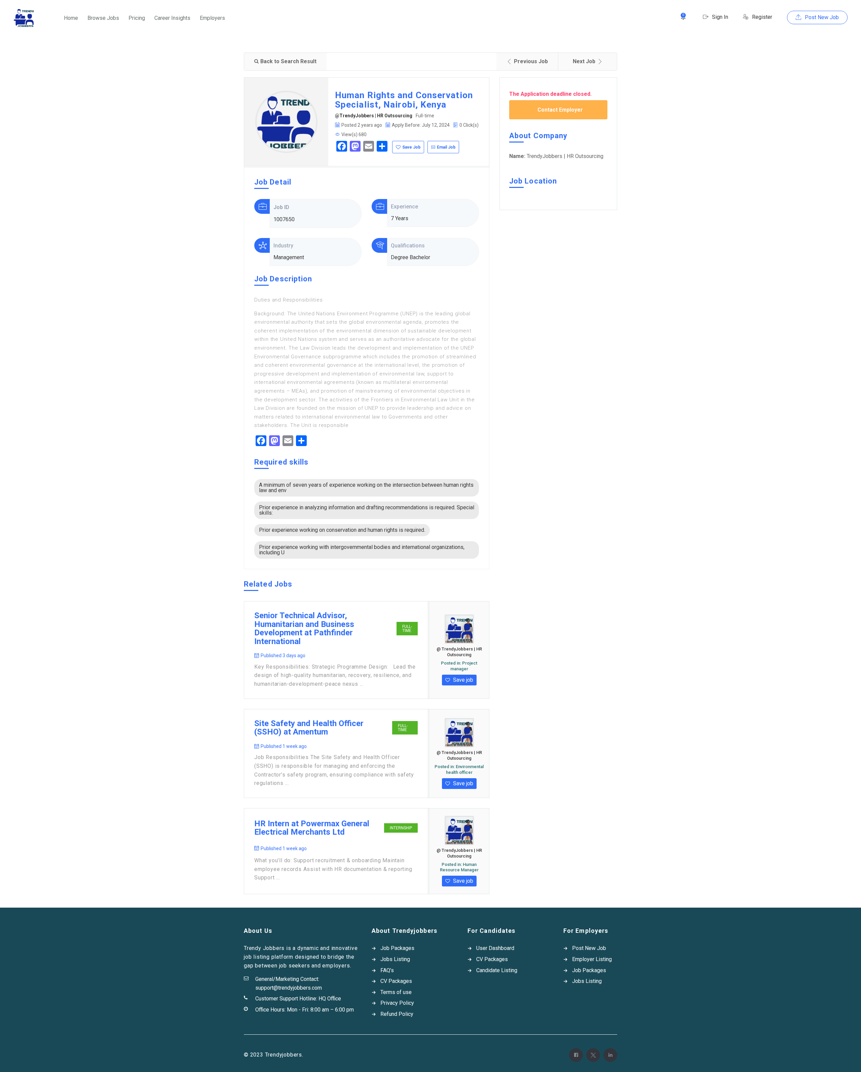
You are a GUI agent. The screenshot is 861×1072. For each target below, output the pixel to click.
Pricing (136, 18)
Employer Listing (592, 959)
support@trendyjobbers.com (288, 988)
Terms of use (396, 992)
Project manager (464, 666)
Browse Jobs (103, 18)
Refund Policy (396, 1014)
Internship (401, 828)
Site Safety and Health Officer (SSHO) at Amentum (309, 728)
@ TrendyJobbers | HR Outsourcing (459, 651)
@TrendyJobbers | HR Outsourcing (373, 115)
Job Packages (397, 948)
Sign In (719, 17)
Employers (212, 18)
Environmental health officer (465, 769)
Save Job (411, 147)
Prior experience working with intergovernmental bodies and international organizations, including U (361, 550)
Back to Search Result (288, 61)
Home (71, 18)
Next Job (584, 61)
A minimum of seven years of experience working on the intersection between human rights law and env (366, 487)
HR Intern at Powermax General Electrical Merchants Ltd (311, 828)
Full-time (407, 628)
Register (761, 17)
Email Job (446, 147)
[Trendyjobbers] (23, 18)
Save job (462, 680)
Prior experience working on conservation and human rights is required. (342, 530)
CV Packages (396, 981)
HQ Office (330, 998)
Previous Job (531, 61)
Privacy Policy (397, 1003)
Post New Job (821, 17)
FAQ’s (387, 970)
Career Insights (172, 18)
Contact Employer (560, 110)
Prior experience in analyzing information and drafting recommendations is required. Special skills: (366, 510)
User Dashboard (495, 948)
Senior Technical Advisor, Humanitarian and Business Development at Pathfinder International (304, 628)
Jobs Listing (395, 959)
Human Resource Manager (459, 867)
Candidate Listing (496, 970)
